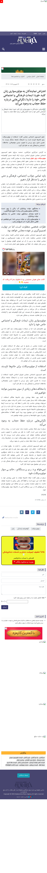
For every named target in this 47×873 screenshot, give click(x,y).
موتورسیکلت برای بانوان (38, 158)
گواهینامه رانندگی (23, 528)
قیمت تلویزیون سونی (16, 758)
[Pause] (4, 273)
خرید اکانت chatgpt (11, 765)
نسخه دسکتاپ (23, 775)
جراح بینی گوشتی (30, 760)
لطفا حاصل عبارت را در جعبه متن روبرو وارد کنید (30, 598)
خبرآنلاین (23, 41)
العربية (39, 33)
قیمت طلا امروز (12, 762)
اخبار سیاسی (31, 76)
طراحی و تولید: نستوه (22, 797)
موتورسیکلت (35, 528)
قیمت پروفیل (33, 765)
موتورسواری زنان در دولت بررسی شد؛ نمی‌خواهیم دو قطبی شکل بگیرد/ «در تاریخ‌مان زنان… (19, 220)
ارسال (5, 607)
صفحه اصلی (40, 76)
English (35, 33)
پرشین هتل (20, 760)
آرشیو (11, 33)
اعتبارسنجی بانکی (22, 762)
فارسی (44, 33)
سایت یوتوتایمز (23, 765)
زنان (13, 528)
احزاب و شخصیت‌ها (17, 76)
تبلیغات (15, 33)
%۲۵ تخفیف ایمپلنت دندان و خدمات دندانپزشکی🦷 (23, 554)
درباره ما (19, 33)
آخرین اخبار (40, 616)
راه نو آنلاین (34, 758)
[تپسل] (2, 68)
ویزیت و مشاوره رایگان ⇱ (23, 562)
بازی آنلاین (26, 758)
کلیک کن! (23, 287)
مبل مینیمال (41, 760)
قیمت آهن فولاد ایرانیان (37, 762)
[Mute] (8, 273)
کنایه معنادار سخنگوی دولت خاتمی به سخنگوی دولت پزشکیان (19, 215)
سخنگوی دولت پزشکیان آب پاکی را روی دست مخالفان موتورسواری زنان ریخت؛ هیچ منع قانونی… (19, 209)
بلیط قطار (42, 765)
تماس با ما (24, 33)
